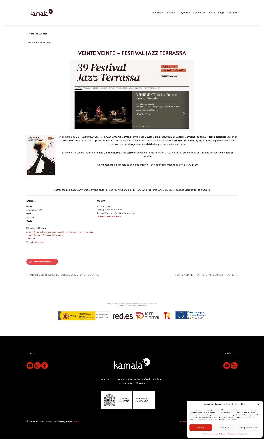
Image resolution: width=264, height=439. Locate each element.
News (212, 12)
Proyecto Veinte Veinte (52, 235)
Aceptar (201, 427)
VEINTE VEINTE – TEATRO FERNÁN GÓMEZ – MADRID (205, 274)
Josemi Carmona (34, 235)
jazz (90, 232)
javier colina (82, 232)
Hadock (76, 421)
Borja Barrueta (49, 232)
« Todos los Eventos (36, 33)
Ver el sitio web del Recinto (109, 216)
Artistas (170, 12)
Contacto (232, 12)
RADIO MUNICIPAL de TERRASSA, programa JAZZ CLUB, (139, 189)
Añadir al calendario (43, 261)
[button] (258, 404)
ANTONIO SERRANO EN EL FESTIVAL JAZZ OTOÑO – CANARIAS (64, 274)
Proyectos (184, 12)
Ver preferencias (248, 427)
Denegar (225, 427)
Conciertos (199, 12)
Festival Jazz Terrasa (66, 232)
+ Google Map (128, 213)
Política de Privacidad (227, 434)
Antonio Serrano (33, 232)
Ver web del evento (35, 242)
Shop (221, 12)
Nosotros (157, 12)
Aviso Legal (242, 434)
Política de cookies (210, 434)
